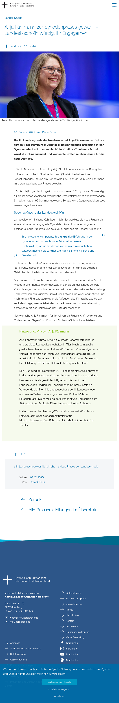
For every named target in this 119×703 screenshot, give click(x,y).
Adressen (15, 642)
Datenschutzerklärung (77, 631)
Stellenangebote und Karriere (25, 648)
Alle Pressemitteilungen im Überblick (62, 509)
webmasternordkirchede (24, 617)
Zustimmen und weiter (59, 682)
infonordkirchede (20, 621)
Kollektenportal (18, 654)
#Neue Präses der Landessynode (78, 466)
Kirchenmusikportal (75, 598)
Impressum (71, 626)
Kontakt (69, 620)
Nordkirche (72, 642)
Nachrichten (72, 615)
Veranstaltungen (74, 604)
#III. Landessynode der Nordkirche (35, 466)
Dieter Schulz (50, 132)
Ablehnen (59, 696)
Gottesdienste (73, 593)
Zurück (35, 499)
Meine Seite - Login (75, 637)
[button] (114, 5)
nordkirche (71, 648)
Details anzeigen (59, 689)
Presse (69, 609)
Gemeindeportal (18, 659)
